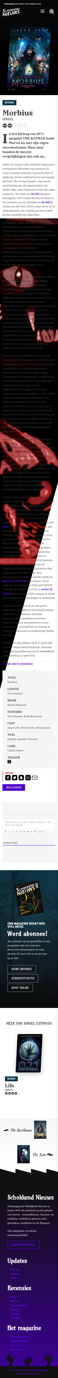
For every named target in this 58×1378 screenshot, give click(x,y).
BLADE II (46, 202)
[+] (42, 831)
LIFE (5, 526)
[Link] (35, 831)
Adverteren (17, 1349)
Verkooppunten (22, 978)
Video (13, 1277)
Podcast (14, 1273)
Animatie (15, 1317)
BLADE (35, 193)
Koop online (20, 988)
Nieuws (14, 1269)
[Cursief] (9, 831)
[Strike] (16, 831)
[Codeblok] (31, 831)
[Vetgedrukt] (5, 831)
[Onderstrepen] (13, 831)
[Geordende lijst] (20, 831)
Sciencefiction (18, 1305)
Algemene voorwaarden (28, 1373)
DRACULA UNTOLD (14, 581)
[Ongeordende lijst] (24, 831)
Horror (14, 1300)
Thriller (14, 1313)
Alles (13, 1296)
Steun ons (16, 1345)
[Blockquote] (28, 831)
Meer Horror (13, 787)
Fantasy (14, 1309)
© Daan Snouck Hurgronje (17, 663)
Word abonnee (21, 969)
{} (39, 831)
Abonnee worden (23, 1245)
